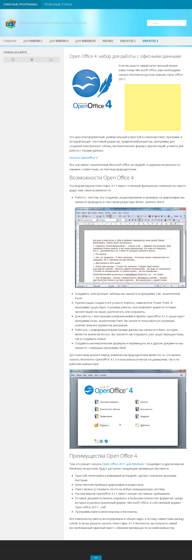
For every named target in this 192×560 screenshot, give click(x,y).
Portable (108, 41)
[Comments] (50, 60)
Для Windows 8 (58, 41)
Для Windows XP (85, 41)
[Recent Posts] (13, 60)
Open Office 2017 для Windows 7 (124, 464)
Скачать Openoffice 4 (83, 157)
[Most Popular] (31, 60)
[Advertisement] (152, 107)
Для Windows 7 (32, 41)
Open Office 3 (128, 41)
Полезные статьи (58, 4)
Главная (9, 41)
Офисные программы (20, 4)
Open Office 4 (150, 41)
